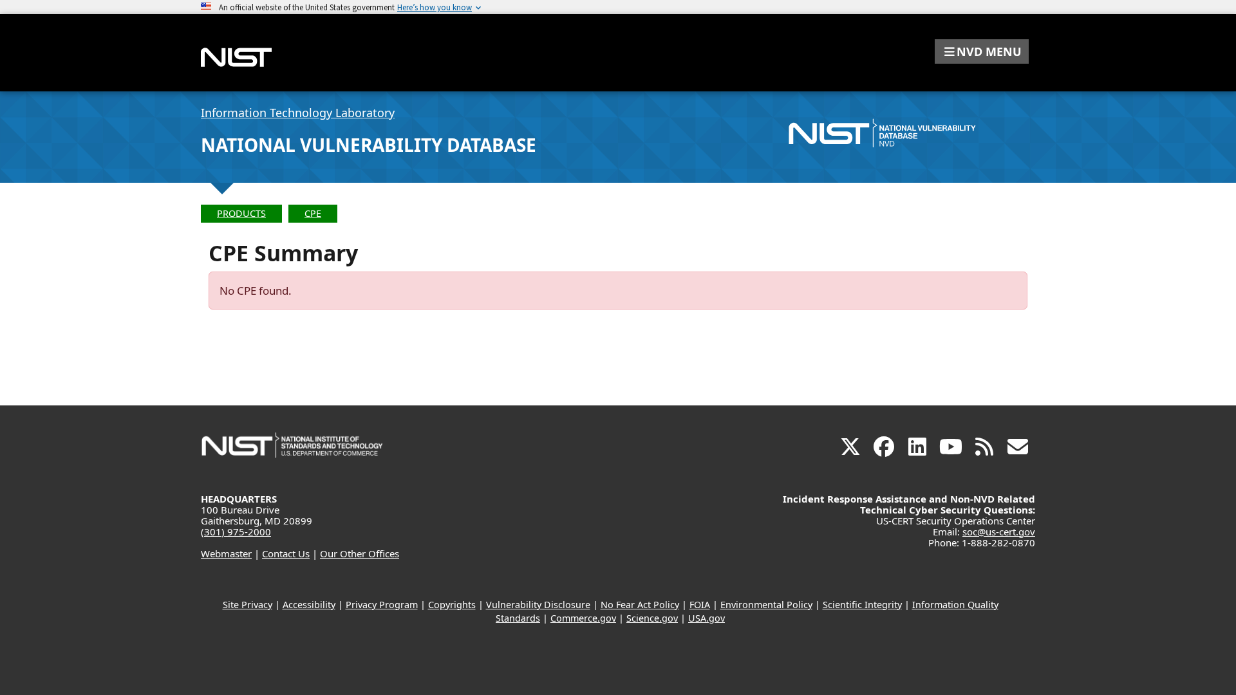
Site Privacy (247, 604)
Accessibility (309, 604)
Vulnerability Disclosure (538, 604)
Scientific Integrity (862, 604)
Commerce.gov (583, 618)
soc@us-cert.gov (998, 531)
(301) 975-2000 (236, 531)
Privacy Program (382, 604)
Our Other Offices (359, 553)
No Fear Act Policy (640, 604)
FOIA (699, 604)
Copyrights (452, 604)
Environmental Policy (766, 604)
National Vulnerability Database (368, 145)
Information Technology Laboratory (298, 112)
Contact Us (286, 553)
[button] (982, 51)
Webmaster (226, 553)
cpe (312, 213)
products (241, 213)
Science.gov (652, 618)
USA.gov (706, 618)
